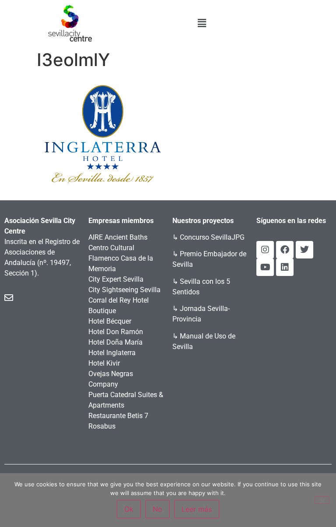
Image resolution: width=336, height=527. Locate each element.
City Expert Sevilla (116, 279)
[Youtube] (265, 267)
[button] (202, 23)
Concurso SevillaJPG (212, 237)
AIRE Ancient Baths (117, 237)
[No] (322, 500)
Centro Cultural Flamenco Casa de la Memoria (120, 258)
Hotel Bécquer (109, 321)
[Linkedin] (285, 267)
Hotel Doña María (115, 342)
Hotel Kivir (104, 363)
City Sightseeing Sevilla (124, 290)
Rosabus (102, 426)
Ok (128, 509)
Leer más (197, 509)
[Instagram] (265, 249)
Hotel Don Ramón (115, 332)
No (157, 509)
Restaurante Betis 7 (118, 416)
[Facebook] (285, 249)
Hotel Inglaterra (112, 353)
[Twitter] (304, 249)
